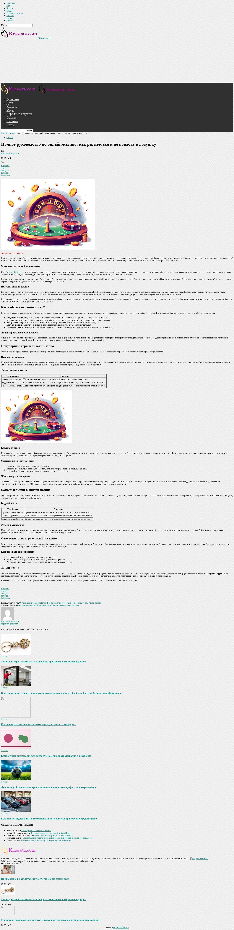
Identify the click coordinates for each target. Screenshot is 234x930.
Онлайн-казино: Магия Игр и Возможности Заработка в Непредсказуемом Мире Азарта (60, 603)
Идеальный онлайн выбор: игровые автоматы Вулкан (46, 840)
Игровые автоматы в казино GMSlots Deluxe (51, 833)
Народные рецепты (15, 13)
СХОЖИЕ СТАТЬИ (12, 629)
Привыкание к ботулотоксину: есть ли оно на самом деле (35, 878)
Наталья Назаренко (10, 153)
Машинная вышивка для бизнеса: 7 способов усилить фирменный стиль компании (50, 919)
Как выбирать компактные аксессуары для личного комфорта (38, 724)
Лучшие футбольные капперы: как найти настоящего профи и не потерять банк (48, 787)
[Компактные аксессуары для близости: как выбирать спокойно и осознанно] (16, 748)
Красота (10, 8)
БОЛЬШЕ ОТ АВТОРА (36, 629)
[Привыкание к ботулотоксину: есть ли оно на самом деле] (8, 873)
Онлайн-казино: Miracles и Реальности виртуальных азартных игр (48, 605)
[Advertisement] (117, 62)
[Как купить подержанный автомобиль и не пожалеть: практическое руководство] (16, 811)
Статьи (9, 20)
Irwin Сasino (14, 272)
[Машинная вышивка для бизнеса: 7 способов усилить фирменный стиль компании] (8, 914)
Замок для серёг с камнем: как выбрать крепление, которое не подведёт (43, 661)
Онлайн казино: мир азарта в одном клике (52, 835)
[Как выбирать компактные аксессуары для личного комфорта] (16, 717)
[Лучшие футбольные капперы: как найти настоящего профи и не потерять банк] (16, 779)
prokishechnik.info (121, 927)
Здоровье (10, 3)
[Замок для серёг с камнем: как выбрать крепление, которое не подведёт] (16, 654)
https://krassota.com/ (9, 624)
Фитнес (10, 15)
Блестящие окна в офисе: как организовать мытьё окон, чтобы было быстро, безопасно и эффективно (61, 693)
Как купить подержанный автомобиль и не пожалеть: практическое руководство (49, 818)
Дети (8, 6)
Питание (10, 18)
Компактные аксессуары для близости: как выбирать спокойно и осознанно (46, 755)
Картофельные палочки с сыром (36, 830)
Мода (9, 10)
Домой (4, 133)
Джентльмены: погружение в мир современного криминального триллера (57, 838)
